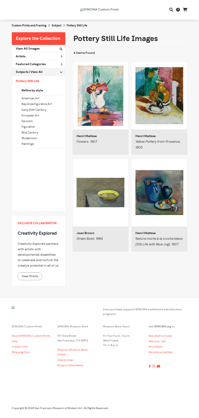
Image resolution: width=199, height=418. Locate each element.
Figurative (28, 127)
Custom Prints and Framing (29, 25)
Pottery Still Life (27, 81)
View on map (65, 360)
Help (15, 341)
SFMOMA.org (162, 326)
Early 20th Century (34, 110)
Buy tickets (155, 347)
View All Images (28, 48)
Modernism (29, 138)
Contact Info (20, 347)
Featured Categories (31, 64)
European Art (30, 115)
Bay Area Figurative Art (37, 104)
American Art (30, 98)
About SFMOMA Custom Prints (31, 336)
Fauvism (27, 121)
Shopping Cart (21, 352)
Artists (20, 56)
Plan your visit (157, 341)
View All (37, 72)
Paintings (28, 144)
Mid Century (30, 132)
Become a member (161, 352)
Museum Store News (70, 365)
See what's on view (160, 336)
